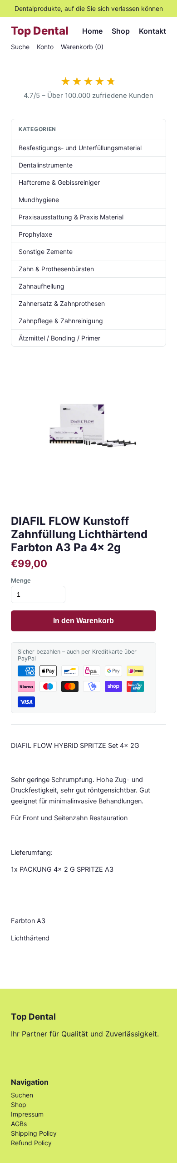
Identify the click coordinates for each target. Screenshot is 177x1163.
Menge (21, 580)
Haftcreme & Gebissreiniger (59, 182)
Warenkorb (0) (82, 47)
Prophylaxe (35, 234)
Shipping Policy (34, 1133)
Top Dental (40, 30)
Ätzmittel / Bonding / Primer (59, 338)
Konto (45, 47)
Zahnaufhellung (41, 286)
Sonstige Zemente (46, 251)
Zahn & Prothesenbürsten (56, 269)
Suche (20, 47)
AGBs (19, 1123)
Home (92, 31)
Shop (121, 31)
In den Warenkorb (83, 621)
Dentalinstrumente (46, 165)
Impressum (27, 1114)
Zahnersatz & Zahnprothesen (62, 303)
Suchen (22, 1095)
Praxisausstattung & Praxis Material (71, 217)
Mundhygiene (39, 199)
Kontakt (152, 31)
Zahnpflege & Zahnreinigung (61, 321)
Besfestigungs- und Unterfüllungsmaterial (80, 148)
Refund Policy (31, 1143)
